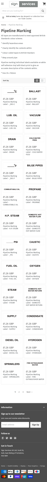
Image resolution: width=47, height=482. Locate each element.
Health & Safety (13, 466)
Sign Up (35, 425)
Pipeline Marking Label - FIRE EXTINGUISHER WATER (35, 376)
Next (29, 392)
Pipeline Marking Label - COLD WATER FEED (34, 152)
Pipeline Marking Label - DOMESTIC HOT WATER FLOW (33, 228)
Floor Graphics (33, 466)
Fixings (42, 466)
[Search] (43, 11)
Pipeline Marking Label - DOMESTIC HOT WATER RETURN (34, 302)
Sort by (6, 81)
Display (23, 466)
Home (3, 25)
